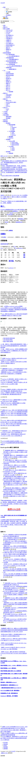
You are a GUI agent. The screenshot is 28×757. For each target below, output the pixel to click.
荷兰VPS (8, 86)
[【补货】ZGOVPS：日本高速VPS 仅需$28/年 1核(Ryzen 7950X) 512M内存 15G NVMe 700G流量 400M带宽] (15, 562)
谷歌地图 (5, 748)
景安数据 (11, 91)
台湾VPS (8, 77)
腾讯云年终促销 (10, 75)
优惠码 (3, 234)
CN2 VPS (8, 32)
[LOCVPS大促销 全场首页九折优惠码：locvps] (12, 441)
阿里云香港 (8, 95)
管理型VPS (8, 49)
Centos (12, 147)
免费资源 (11, 153)
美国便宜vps (15, 211)
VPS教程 (5, 113)
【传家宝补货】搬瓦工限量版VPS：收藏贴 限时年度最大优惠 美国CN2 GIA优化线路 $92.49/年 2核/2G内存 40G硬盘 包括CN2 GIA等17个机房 (15, 494)
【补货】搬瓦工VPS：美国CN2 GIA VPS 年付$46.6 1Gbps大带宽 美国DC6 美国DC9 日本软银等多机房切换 (15, 467)
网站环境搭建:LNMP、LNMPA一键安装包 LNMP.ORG (14, 665)
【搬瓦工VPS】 (4, 753)
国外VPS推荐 (6, 28)
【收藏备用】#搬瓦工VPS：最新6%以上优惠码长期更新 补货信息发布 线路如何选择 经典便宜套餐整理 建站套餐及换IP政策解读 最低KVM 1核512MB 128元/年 (14, 630)
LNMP (12, 128)
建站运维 (5, 121)
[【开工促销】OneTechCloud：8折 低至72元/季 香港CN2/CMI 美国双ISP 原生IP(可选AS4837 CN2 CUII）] (15, 617)
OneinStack (13, 127)
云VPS (7, 51)
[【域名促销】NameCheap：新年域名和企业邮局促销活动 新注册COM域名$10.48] (15, 584)
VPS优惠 (8, 72)
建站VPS (8, 48)
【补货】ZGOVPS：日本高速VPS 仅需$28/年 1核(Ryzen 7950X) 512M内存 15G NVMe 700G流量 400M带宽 (15, 565)
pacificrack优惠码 (19, 306)
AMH (12, 132)
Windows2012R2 (15, 144)
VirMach (8, 103)
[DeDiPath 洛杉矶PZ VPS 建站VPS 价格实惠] (11, 167)
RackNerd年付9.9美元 (11, 102)
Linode (7, 108)
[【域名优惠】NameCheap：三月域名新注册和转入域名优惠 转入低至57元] (15, 609)
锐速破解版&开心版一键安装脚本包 (9, 693)
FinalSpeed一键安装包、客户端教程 (9, 696)
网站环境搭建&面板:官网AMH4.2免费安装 (11, 671)
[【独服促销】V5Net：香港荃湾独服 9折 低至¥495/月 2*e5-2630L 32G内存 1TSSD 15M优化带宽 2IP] (14, 432)
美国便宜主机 (19, 222)
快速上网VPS (9, 37)
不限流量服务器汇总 (13, 59)
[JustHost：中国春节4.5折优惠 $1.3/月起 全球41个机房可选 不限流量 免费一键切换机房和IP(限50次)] (14, 391)
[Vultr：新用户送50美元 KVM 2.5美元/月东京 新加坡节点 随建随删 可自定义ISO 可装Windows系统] (14, 315)
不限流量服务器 (10, 57)
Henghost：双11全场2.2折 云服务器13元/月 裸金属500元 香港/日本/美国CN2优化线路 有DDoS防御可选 (15, 575)
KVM (17, 195)
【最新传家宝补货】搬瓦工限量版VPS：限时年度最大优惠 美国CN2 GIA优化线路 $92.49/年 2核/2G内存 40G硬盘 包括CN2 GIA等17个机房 (15, 483)
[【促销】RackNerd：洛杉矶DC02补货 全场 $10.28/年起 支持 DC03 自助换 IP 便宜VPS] (14, 360)
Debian (13, 150)
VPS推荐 (4, 196)
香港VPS (5, 93)
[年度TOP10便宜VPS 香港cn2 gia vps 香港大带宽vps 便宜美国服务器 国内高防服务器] (14, 734)
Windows (21, 248)
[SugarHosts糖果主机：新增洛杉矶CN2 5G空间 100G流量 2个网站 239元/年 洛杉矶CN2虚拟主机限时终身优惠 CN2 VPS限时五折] (14, 739)
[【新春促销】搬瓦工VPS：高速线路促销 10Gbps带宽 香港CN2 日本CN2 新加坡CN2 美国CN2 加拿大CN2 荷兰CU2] (15, 453)
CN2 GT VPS (9, 31)
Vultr (7, 104)
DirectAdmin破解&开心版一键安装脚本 (10, 690)
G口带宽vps (6, 306)
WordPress (11, 137)
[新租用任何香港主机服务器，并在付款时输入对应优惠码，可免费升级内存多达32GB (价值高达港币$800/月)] (14, 170)
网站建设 (8, 123)
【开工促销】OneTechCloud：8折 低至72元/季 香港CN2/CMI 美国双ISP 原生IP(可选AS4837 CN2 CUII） (14, 621)
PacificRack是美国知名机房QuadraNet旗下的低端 (12, 209)
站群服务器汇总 (12, 69)
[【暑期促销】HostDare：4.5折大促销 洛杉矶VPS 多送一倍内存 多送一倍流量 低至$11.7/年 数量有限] (14, 370)
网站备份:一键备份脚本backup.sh (9, 682)
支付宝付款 (10, 214)
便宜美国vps (21, 218)
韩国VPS (8, 80)
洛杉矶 (11, 212)
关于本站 (5, 742)
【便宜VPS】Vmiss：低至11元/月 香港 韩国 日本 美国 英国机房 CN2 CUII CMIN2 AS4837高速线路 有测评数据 (15, 548)
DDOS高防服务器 (10, 54)
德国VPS (8, 83)
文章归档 (5, 744)
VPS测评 (5, 111)
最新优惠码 (8, 116)
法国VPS (8, 85)
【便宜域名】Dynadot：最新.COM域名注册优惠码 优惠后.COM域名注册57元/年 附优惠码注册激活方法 (15, 604)
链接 (24, 254)
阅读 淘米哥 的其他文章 (9, 338)
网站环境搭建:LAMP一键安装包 (8, 668)
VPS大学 (3, 2)
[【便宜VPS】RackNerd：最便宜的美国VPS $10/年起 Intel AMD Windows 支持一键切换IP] (14, 401)
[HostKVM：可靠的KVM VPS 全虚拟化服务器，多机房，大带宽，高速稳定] (14, 202)
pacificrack (11, 267)
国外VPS (8, 88)
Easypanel (13, 135)
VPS (4, 70)
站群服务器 (8, 67)
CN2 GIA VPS (9, 30)
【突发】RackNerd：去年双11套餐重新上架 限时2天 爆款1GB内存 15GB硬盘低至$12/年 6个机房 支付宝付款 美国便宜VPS (14, 351)
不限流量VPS (9, 38)
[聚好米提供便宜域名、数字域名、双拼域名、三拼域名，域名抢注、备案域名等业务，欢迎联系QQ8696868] (14, 502)
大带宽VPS (8, 41)
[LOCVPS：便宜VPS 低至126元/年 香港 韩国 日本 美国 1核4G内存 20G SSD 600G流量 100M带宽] (14, 422)
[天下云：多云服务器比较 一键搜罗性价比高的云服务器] (14, 174)
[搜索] (13, 21)
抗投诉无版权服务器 (11, 61)
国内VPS (8, 90)
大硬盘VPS (8, 40)
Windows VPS (9, 46)
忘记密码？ (8, 15)
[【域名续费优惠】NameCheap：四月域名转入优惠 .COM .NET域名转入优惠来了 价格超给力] (15, 591)
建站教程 (11, 136)
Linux (16, 248)
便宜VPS (5, 27)
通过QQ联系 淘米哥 (8, 341)
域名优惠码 (6, 115)
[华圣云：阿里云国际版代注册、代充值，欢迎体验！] (14, 165)
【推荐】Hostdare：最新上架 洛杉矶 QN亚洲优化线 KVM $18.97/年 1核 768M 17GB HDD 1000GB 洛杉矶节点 (14, 653)
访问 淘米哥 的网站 (8, 339)
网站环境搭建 (12, 124)
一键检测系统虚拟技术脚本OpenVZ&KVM (11, 687)
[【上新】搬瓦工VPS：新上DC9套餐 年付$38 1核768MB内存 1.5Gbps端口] (15, 471)
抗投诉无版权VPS (10, 45)
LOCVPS (8, 96)
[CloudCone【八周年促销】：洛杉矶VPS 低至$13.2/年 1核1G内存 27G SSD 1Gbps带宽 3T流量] (14, 380)
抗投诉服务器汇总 (13, 62)
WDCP (13, 133)
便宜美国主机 (18, 309)
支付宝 (6, 222)
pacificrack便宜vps (5, 308)
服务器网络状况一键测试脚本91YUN (9, 685)
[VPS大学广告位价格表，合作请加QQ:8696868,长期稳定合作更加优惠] (14, 505)
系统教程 (8, 139)
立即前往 (10, 230)
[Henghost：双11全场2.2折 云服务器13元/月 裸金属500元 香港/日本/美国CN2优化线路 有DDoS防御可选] (15, 572)
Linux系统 (11, 146)
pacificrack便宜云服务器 (14, 308)
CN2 (2, 248)
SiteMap (5, 745)
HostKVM (8, 97)
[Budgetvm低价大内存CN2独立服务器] (10, 175)
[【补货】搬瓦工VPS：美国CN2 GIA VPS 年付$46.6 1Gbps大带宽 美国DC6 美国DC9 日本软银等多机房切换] (15, 463)
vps (24, 209)
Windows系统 (12, 141)
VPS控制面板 (12, 131)
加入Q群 (5, 16)
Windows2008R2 (15, 143)
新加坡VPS (8, 78)
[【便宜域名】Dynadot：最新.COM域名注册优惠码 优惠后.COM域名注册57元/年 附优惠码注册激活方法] (15, 601)
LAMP (12, 129)
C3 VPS (8, 33)
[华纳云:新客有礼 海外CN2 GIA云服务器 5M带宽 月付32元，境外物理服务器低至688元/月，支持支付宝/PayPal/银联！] (14, 164)
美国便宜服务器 (4, 244)
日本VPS (5, 107)
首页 (4, 25)
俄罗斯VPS (8, 81)
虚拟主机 (5, 119)
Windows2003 (14, 142)
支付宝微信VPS (9, 35)
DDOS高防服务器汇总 (14, 56)
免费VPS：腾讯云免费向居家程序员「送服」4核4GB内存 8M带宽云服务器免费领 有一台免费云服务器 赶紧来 (14, 346)
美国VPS (5, 99)
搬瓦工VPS (8, 100)
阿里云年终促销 (10, 73)
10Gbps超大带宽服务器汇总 (15, 66)
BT (12, 126)
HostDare (8, 106)
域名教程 (8, 118)
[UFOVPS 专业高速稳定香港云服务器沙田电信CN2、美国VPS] (14, 444)
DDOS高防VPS (9, 43)
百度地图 (5, 747)
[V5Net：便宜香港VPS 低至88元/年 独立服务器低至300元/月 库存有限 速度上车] (15, 536)
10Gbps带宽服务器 (10, 64)
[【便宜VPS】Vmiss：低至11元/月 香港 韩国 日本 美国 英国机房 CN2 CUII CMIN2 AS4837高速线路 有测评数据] (14, 411)
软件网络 (8, 151)
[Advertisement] (14, 712)
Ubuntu (13, 148)
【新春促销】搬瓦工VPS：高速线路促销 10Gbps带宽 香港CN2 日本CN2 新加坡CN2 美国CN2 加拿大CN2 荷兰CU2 (15, 457)
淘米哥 (2, 195)
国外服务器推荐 (7, 52)
